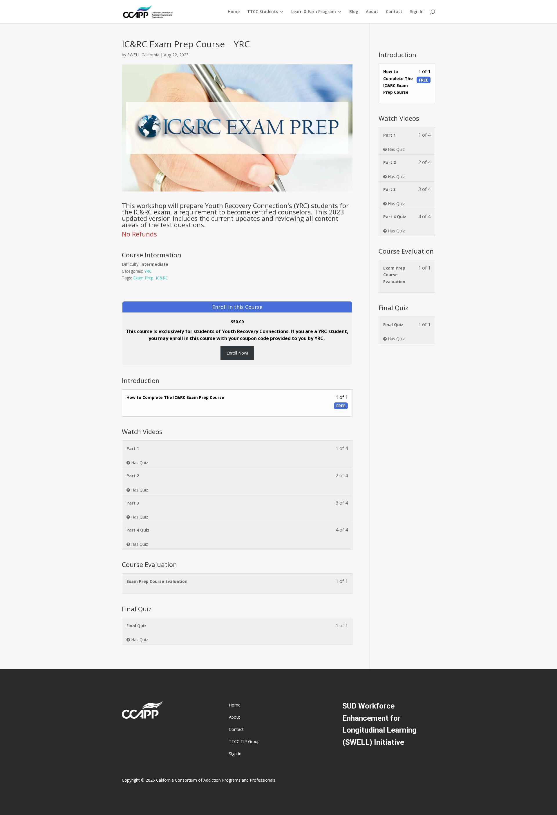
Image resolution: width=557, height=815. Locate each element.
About (372, 12)
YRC (148, 271)
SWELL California (143, 54)
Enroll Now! (237, 353)
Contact (394, 12)
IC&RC (162, 278)
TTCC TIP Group (244, 742)
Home (234, 12)
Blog (353, 12)
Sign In (417, 12)
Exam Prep (143, 278)
